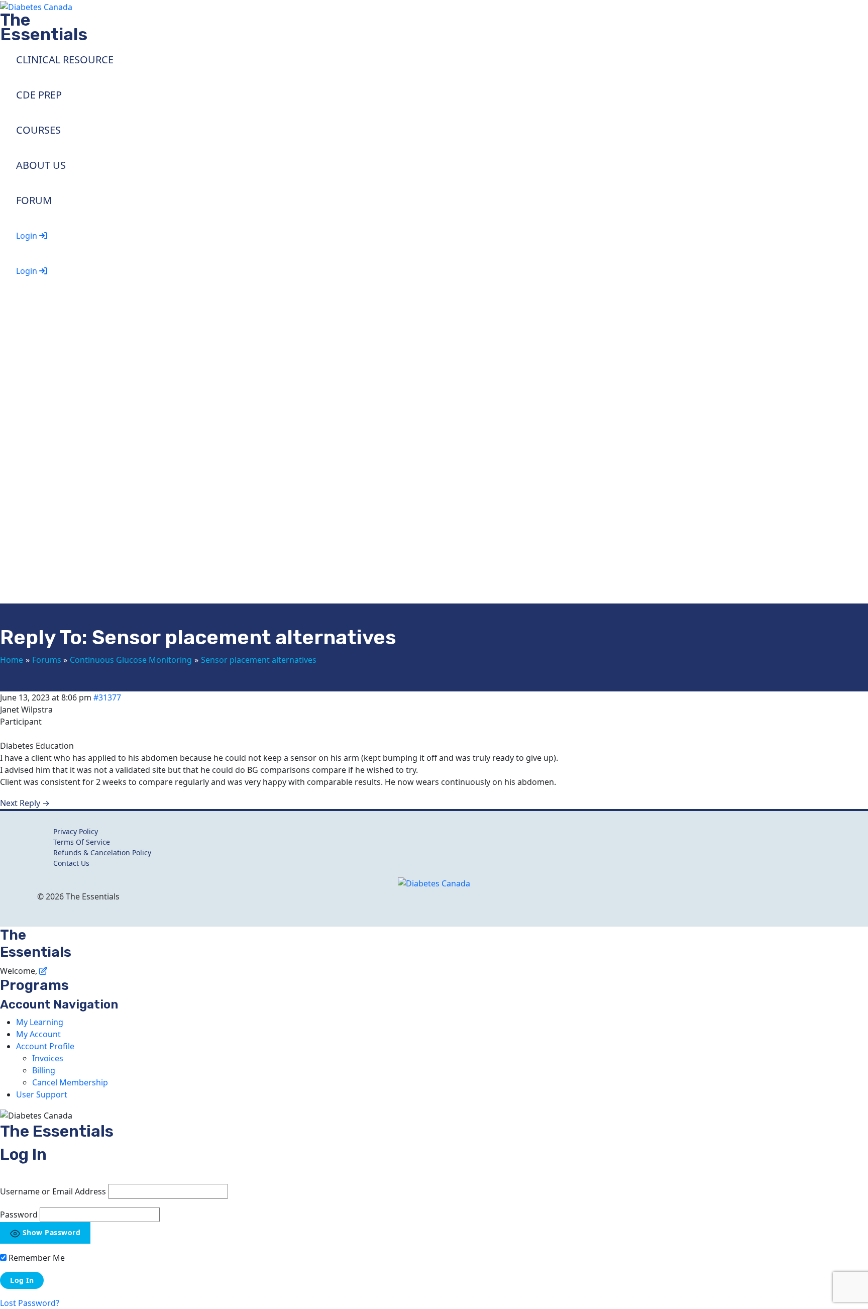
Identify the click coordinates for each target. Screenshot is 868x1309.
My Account (38, 1034)
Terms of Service (81, 842)
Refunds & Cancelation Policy (102, 852)
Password (19, 1214)
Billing (43, 1070)
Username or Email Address (53, 1191)
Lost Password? (29, 1302)
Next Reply (25, 803)
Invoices (47, 1058)
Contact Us (71, 863)
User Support (41, 1094)
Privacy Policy (75, 831)
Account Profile (45, 1046)
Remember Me (36, 1257)
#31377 (107, 697)
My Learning (39, 1022)
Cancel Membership (70, 1082)
